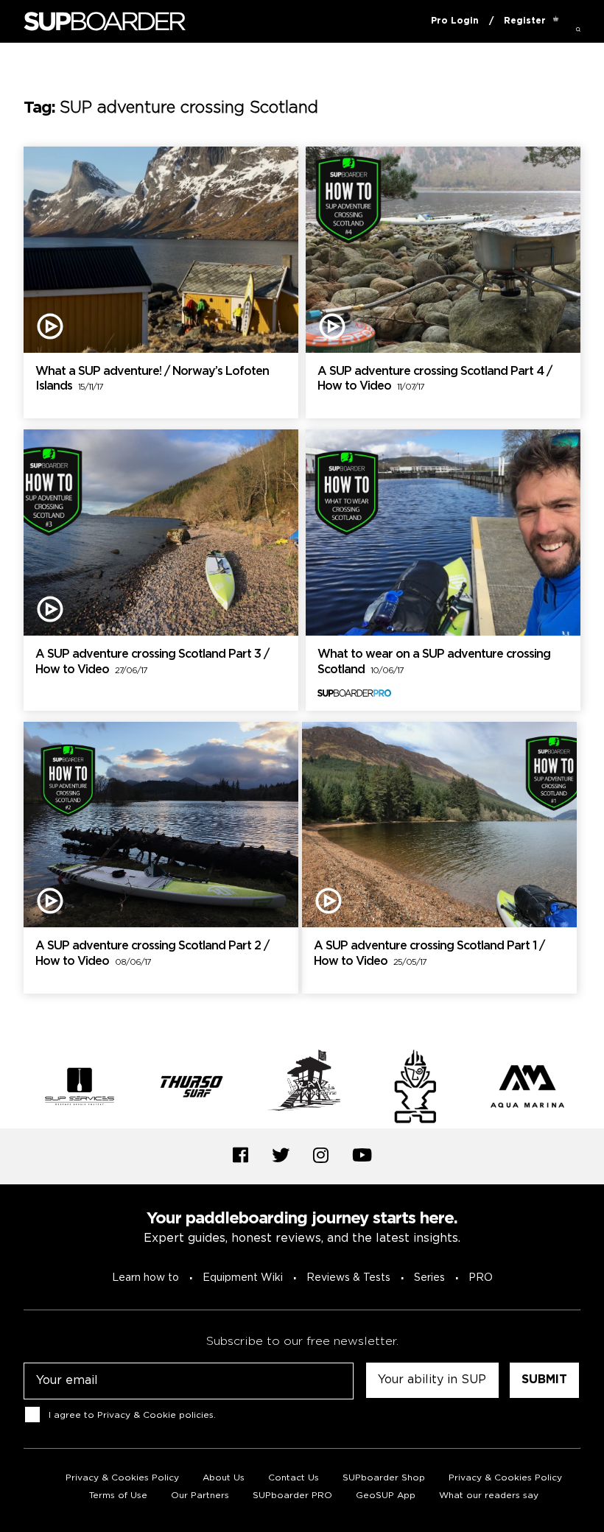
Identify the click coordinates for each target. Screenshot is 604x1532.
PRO (480, 1277)
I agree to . (132, 1414)
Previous (12, 1088)
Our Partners (200, 1495)
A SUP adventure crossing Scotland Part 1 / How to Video (429, 954)
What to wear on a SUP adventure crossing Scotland (433, 662)
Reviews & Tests (348, 1277)
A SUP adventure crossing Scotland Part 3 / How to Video (152, 662)
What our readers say (488, 1495)
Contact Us (293, 1478)
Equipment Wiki (243, 1277)
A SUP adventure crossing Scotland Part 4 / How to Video (434, 379)
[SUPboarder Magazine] (105, 22)
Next (591, 1088)
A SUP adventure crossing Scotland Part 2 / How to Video (152, 954)
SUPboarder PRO (292, 1495)
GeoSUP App (385, 1495)
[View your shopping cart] (555, 21)
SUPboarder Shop (384, 1478)
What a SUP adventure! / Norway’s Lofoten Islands (152, 379)
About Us (224, 1478)
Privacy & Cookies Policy (122, 1478)
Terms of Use (118, 1495)
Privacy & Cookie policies (155, 1414)
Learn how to (145, 1277)
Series (429, 1277)
